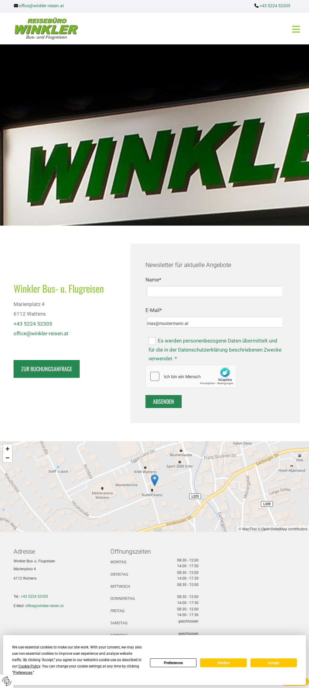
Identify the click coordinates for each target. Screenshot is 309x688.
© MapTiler (248, 528)
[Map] (154, 486)
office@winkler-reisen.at (44, 606)
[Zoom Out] (7, 457)
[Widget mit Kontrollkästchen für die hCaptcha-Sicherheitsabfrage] (191, 376)
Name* (153, 280)
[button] (192, 29)
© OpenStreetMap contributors (282, 528)
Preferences (173, 663)
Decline (223, 663)
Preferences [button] (22, 672)
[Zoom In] (7, 448)
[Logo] (42, 28)
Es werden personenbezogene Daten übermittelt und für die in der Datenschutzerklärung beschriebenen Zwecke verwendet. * (215, 350)
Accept (273, 663)
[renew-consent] (7, 681)
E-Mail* (153, 310)
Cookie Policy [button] (29, 666)
